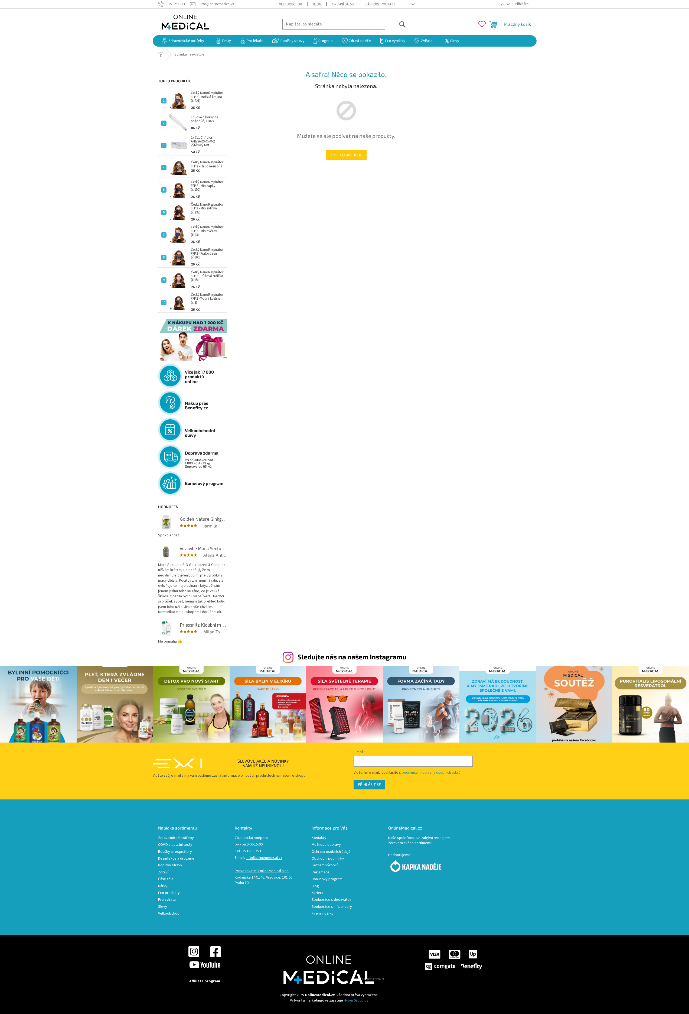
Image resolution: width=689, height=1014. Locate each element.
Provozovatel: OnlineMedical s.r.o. (262, 871)
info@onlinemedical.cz (264, 857)
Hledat (395, 24)
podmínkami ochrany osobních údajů (431, 772)
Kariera (317, 893)
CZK (501, 4)
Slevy (162, 906)
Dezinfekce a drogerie (176, 858)
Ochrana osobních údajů (331, 851)
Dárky (162, 886)
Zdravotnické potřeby (176, 838)
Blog (317, 4)
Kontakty (319, 838)
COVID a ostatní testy (175, 844)
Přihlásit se (369, 784)
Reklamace (320, 872)
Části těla (165, 879)
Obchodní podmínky (328, 858)
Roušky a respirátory (175, 851)
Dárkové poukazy (380, 4)
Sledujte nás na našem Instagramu (352, 657)
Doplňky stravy (170, 865)
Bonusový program (327, 879)
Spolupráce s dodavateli (331, 899)
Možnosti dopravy (326, 844)
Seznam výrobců (325, 865)
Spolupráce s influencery (332, 906)
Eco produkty (169, 893)
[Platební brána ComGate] (453, 960)
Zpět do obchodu (346, 155)
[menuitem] (183, 41)
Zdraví (163, 872)
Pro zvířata (167, 899)
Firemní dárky (343, 4)
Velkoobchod (290, 4)
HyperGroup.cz (356, 1000)
